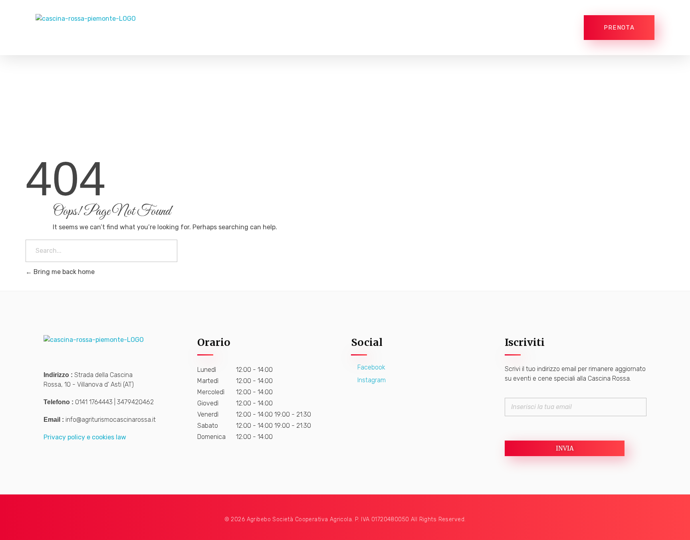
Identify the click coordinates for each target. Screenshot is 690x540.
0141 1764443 (94, 402)
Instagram (371, 380)
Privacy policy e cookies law (85, 437)
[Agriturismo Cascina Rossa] (98, 27)
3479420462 (135, 402)
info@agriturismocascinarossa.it (110, 419)
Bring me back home (63, 272)
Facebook (370, 367)
